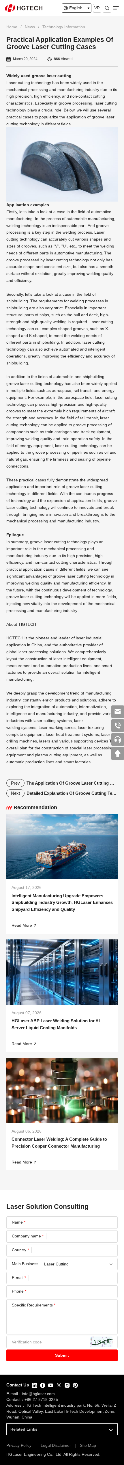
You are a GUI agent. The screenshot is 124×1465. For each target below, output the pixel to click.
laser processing (33, 651)
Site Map (88, 1445)
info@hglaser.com (38, 1394)
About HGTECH (21, 624)
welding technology (23, 225)
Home (11, 27)
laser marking (51, 727)
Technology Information (63, 27)
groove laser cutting (52, 75)
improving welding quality (89, 273)
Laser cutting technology (28, 82)
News (30, 27)
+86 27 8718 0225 (41, 1399)
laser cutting (44, 720)
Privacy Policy (18, 1445)
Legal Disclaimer (56, 1445)
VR (97, 8)
